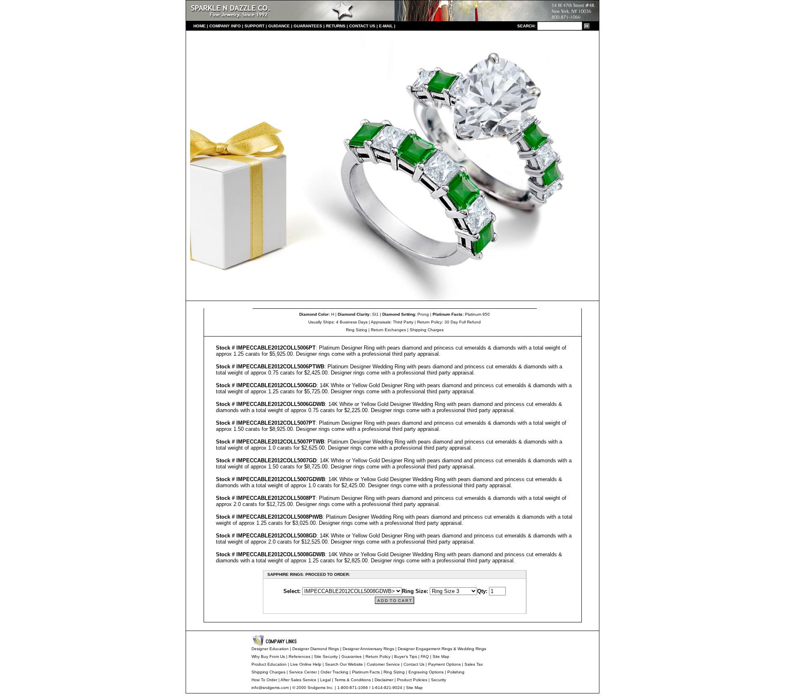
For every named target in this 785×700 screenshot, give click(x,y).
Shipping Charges (427, 330)
